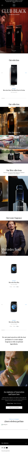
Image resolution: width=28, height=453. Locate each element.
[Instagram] (4, 447)
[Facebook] (2, 447)
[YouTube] (7, 448)
